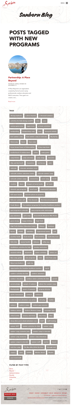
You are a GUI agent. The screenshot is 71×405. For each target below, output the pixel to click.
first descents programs (49, 200)
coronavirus (34, 179)
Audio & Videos (14, 373)
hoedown (51, 226)
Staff (42, 321)
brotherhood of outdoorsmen (20, 152)
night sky (30, 263)
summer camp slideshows (38, 336)
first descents (32, 200)
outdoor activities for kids (19, 273)
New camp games (16, 258)
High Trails (39, 221)
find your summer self (18, 200)
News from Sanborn (17, 263)
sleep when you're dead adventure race (24, 321)
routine (51, 300)
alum (37, 121)
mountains (28, 252)
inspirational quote (43, 231)
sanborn (13, 305)
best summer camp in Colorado (36, 136)
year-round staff (16, 358)
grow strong (15, 221)
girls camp (27, 215)
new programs (30, 258)
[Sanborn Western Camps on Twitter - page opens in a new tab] (60, 389)
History (41, 226)
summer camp (48, 326)
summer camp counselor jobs (20, 331)
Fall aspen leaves (16, 194)
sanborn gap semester (40, 305)
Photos (11, 371)
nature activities (40, 252)
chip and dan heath (17, 163)
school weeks (15, 315)
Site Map (64, 393)
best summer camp (17, 136)
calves (36, 152)
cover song (45, 179)
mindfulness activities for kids (20, 247)
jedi (55, 231)
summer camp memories (18, 336)
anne (44, 121)
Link (10, 379)
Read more (11, 101)
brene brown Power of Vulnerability (23, 147)
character (51, 158)
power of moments (29, 289)
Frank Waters (15, 205)
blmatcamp (14, 142)
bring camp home (44, 147)
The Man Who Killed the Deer (34, 347)
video (21, 352)
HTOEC (20, 231)
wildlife (29, 352)
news (40, 258)
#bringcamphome (16, 115)
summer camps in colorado (19, 342)
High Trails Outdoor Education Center (23, 226)
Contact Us (57, 393)
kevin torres (28, 237)
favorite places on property (34, 194)
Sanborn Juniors (16, 310)
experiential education (48, 189)
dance (22, 184)
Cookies (37, 393)
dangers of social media (35, 184)
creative (13, 184)
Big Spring (54, 136)
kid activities (40, 237)
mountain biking (16, 252)
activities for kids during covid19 (22, 121)
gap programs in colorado (19, 210)
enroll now (33, 189)
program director (44, 289)
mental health (25, 242)
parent (55, 279)
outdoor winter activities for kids (38, 279)
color (50, 163)
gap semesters (15, 215)
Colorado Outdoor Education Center (36, 397)
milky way (46, 242)
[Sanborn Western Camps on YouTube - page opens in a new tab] (66, 389)
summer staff (36, 342)
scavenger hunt (50, 310)
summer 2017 (15, 326)
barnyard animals (50, 131)
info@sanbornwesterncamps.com (59, 395)
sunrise (46, 342)
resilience (39, 294)
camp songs (40, 158)
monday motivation (40, 247)
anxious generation (17, 126)
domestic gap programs (18, 189)
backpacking (15, 131)
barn (39, 131)
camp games (45, 152)
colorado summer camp (45, 173)
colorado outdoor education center (22, 173)
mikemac (36, 242)
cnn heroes (41, 163)
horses (13, 231)
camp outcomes (28, 158)
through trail (51, 347)
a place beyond (31, 115)
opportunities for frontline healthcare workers (26, 268)
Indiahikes (30, 231)
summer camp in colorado (41, 331)
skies (51, 315)
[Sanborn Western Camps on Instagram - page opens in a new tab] (62, 389)
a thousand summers (46, 115)
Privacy (31, 393)
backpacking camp (29, 131)
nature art (53, 252)
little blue (14, 242)
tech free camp (15, 347)
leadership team (53, 237)
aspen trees (31, 126)
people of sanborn (30, 284)
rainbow (29, 294)
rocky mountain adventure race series (23, 300)
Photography (15, 289)
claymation (30, 163)
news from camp (51, 258)
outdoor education (17, 279)
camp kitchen (15, 158)
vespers (13, 352)
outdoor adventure (38, 273)
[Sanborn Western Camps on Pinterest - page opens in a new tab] (64, 389)
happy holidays (27, 221)
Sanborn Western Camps (33, 310)
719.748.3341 (47, 395)
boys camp (32, 142)
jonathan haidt (15, 237)
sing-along (42, 315)
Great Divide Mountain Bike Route (45, 215)
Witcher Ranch (40, 352)
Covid (54, 179)
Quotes (11, 375)
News (11, 368)
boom (23, 142)
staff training (51, 321)
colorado (14, 168)
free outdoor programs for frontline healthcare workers (41, 205)
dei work (49, 184)
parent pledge (15, 284)
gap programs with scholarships (42, 210)
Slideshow (12, 377)
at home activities (44, 126)
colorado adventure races (28, 168)
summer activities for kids (31, 326)
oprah (47, 268)
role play (42, 300)
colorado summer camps (18, 179)
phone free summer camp (47, 284)
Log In (51, 393)
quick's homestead (17, 294)
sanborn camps (24, 305)
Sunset (54, 342)
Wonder (51, 352)
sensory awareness (29, 315)
